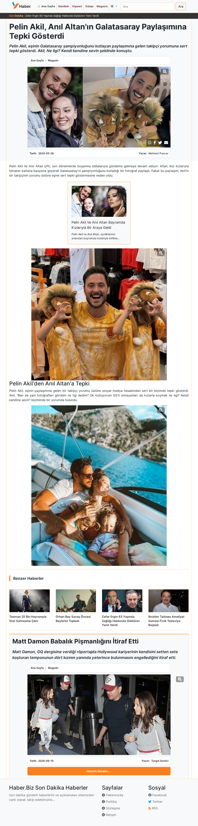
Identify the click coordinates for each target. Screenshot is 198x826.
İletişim (110, 815)
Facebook (159, 795)
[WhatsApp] (149, 142)
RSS (154, 808)
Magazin (102, 6)
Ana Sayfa (48, 6)
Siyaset (77, 6)
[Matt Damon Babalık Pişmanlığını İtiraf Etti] (99, 714)
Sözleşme (112, 808)
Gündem (63, 6)
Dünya (89, 6)
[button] (113, 6)
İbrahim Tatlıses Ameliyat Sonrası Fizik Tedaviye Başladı (58, 15)
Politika (111, 802)
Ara (180, 6)
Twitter (157, 802)
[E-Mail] (166, 142)
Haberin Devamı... (98, 771)
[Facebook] (155, 142)
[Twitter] (160, 142)
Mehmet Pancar (158, 153)
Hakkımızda (114, 795)
